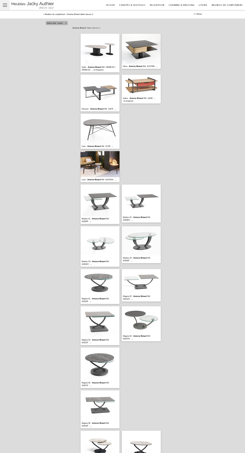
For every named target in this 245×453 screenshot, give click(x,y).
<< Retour (198, 14)
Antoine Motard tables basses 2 (80, 14)
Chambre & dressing (182, 5)
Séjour (110, 5)
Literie (203, 5)
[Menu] (5, 5)
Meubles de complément (227, 5)
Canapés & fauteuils (132, 5)
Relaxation (157, 5)
